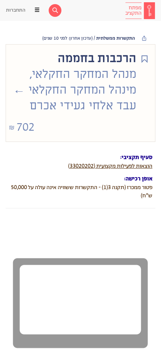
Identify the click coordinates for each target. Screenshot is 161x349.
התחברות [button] (15, 10)
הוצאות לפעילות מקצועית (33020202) (110, 166)
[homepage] (140, 10)
